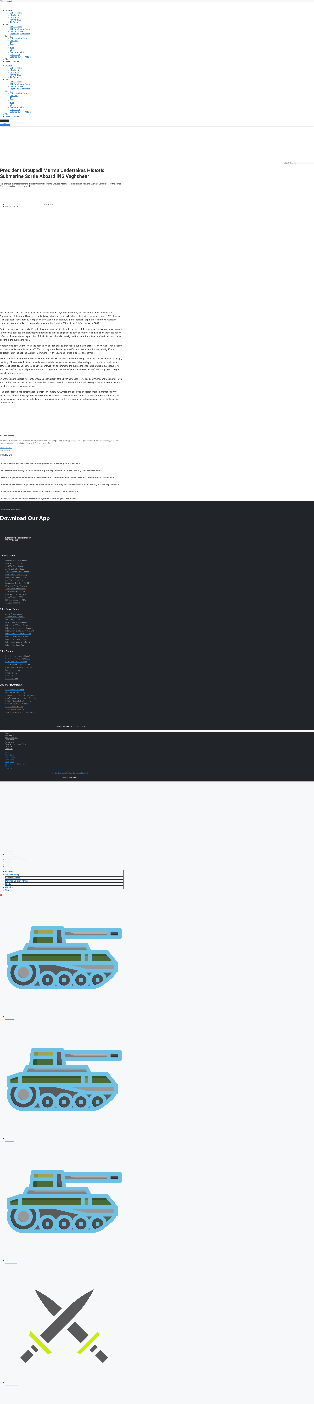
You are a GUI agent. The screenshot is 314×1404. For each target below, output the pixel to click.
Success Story (12, 854)
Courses (8, 10)
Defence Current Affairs (20, 57)
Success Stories (12, 61)
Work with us (9, 735)
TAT (12, 43)
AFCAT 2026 (15, 20)
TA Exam (14, 22)
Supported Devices (11, 738)
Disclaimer (8, 746)
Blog (7, 59)
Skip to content (6, 1)
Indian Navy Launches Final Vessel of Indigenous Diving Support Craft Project (39, 498)
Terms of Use (9, 740)
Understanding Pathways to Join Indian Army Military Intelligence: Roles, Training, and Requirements (50, 470)
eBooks (8, 36)
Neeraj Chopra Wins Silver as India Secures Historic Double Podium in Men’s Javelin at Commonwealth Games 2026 (57, 477)
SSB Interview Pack (18, 38)
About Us (8, 733)
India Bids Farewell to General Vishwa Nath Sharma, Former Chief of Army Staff (40, 491)
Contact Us (9, 749)
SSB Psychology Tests (20, 29)
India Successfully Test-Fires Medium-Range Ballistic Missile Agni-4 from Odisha (40, 463)
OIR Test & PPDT (17, 31)
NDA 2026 (14, 15)
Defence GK (15, 54)
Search (4, 121)
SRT (12, 45)
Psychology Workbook (20, 34)
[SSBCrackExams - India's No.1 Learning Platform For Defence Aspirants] (7, 5)
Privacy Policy (9, 742)
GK (11, 50)
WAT (12, 47)
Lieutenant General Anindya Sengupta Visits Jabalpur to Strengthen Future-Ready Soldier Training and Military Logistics (60, 484)
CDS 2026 (14, 17)
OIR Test (14, 40)
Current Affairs (17, 52)
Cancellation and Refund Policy (15, 744)
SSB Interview (16, 13)
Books (7, 24)
